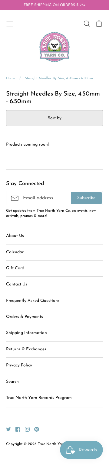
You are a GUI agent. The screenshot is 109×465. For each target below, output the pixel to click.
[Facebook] (15, 428)
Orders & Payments (24, 317)
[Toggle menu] (10, 23)
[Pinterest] (34, 428)
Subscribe (86, 198)
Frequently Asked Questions (33, 300)
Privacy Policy (19, 365)
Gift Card (15, 268)
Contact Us (16, 284)
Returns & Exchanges (26, 349)
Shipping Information (26, 333)
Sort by (54, 118)
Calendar (15, 252)
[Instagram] (25, 428)
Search (12, 381)
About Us (15, 236)
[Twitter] (6, 428)
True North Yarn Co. (55, 444)
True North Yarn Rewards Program (39, 398)
